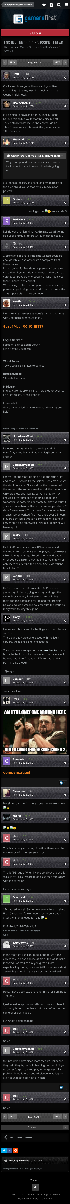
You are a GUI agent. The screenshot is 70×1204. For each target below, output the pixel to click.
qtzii (15, 836)
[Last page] (65, 62)
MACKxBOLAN (22, 102)
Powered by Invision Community (35, 1198)
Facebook (35, 1187)
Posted (23, 77)
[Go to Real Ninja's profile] (6, 221)
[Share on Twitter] (4, 1150)
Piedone (18, 199)
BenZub (17, 575)
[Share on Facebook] (9, 1150)
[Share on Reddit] (15, 1150)
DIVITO (17, 74)
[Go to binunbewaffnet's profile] (6, 438)
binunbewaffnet (23, 436)
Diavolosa (19, 791)
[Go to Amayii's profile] (6, 618)
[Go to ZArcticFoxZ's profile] (6, 944)
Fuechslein (20, 897)
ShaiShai (18, 139)
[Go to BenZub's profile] (6, 577)
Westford (18, 301)
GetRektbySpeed (23, 464)
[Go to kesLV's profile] (6, 536)
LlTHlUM (47, 155)
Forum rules (35, 32)
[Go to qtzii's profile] (6, 838)
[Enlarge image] (35, 731)
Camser (18, 678)
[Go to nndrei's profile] (6, 817)
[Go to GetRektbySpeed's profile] (6, 466)
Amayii (17, 617)
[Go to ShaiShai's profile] (6, 141)
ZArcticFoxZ (20, 942)
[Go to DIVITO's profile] (6, 75)
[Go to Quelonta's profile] (6, 761)
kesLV (16, 534)
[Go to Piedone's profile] (6, 200)
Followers (32, 1127)
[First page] (5, 62)
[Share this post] (65, 77)
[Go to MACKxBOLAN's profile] (6, 104)
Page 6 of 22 (35, 62)
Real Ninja (19, 219)
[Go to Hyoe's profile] (6, 700)
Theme (34, 1180)
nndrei (17, 815)
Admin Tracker (49, 650)
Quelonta (18, 759)
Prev (12, 62)
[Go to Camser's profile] (6, 680)
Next (57, 62)
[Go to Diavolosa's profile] (6, 793)
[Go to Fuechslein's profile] (6, 899)
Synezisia (13, 46)
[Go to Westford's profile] (6, 303)
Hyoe (16, 698)
